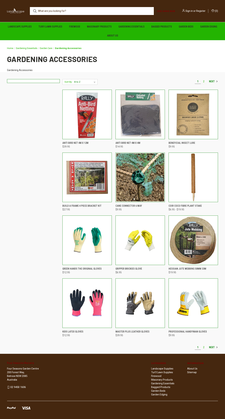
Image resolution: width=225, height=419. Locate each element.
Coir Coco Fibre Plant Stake (185, 205)
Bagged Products (161, 26)
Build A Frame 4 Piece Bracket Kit (81, 205)
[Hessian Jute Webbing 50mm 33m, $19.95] (193, 240)
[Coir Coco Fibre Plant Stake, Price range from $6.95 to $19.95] (193, 177)
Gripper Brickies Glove (128, 268)
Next (212, 81)
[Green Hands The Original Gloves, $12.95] (87, 240)
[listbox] (85, 82)
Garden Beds (186, 26)
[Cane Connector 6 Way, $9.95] (140, 177)
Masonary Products (99, 26)
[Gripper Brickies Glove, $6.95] (140, 240)
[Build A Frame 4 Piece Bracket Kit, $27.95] (87, 177)
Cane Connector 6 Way (128, 205)
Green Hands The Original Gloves (82, 268)
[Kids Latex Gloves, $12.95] (87, 303)
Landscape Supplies (20, 26)
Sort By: (68, 82)
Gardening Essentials (131, 26)
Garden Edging (208, 26)
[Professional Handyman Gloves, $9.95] (193, 303)
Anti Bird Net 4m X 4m (127, 142)
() (216, 11)
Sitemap (192, 372)
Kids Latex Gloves (72, 331)
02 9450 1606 (18, 387)
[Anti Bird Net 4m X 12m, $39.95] (87, 114)
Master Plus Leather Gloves (132, 331)
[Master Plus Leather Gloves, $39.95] (140, 303)
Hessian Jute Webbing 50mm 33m (187, 268)
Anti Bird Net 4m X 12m (75, 142)
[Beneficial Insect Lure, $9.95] (193, 114)
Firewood (74, 26)
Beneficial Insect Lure (182, 142)
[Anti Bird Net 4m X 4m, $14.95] (140, 114)
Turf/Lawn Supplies (50, 26)
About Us (112, 35)
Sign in (189, 11)
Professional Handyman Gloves (188, 331)
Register (200, 11)
